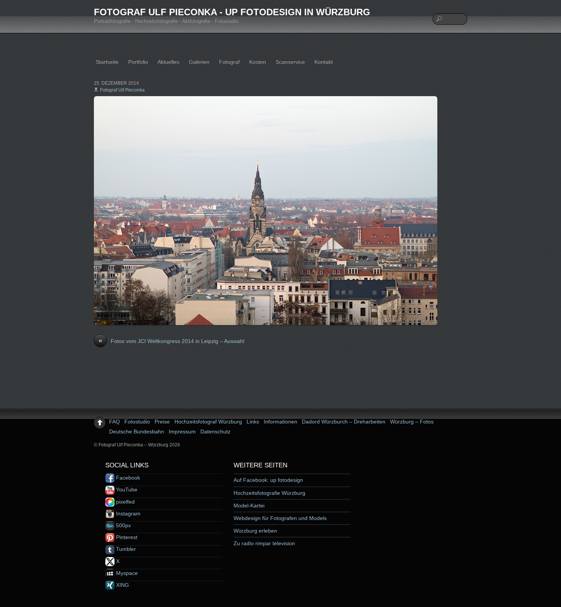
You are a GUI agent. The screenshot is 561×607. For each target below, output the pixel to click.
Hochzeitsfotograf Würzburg (208, 422)
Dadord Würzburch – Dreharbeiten (343, 422)
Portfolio (138, 62)
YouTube (125, 489)
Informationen (280, 422)
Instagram (127, 513)
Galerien (199, 62)
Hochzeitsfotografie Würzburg (269, 493)
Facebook (127, 478)
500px (122, 525)
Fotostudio (137, 422)
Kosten (257, 62)
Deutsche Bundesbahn (136, 431)
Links (253, 422)
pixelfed (124, 502)
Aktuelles (168, 62)
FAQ (114, 422)
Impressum (182, 431)
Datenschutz (215, 431)
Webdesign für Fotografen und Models (280, 518)
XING (121, 585)
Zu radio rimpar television (264, 543)
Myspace (126, 573)
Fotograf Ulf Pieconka (122, 90)
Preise (162, 422)
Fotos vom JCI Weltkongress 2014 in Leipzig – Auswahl (171, 340)
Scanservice (290, 62)
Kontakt (323, 62)
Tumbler (125, 549)
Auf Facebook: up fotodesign (268, 480)
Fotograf (229, 62)
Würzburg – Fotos (412, 422)
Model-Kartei (249, 505)
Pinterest (125, 537)
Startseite (107, 62)
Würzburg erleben (255, 531)
